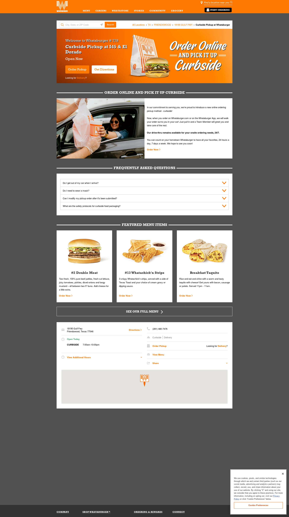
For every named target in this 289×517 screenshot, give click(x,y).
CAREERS (100, 10)
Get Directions (103, 68)
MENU (86, 10)
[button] (144, 381)
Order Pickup (77, 69)
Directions (134, 330)
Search (110, 24)
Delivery (80, 77)
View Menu (158, 354)
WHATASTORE (120, 10)
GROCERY (177, 10)
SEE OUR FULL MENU (142, 311)
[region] (258, 492)
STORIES (139, 10)
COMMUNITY (157, 10)
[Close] (283, 473)
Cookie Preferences (258, 505)
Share (155, 363)
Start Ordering (220, 10)
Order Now (152, 149)
